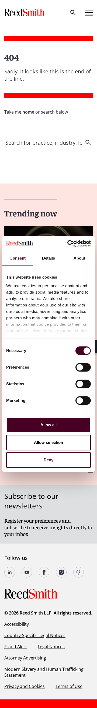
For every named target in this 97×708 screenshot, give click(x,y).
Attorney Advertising (25, 658)
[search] (89, 142)
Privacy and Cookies (24, 686)
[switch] (83, 367)
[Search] (73, 12)
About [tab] (79, 258)
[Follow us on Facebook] (44, 572)
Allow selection (48, 442)
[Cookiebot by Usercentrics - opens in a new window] (68, 243)
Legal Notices (51, 647)
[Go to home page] (25, 12)
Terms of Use (69, 686)
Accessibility (16, 624)
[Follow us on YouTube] (27, 572)
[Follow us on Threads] (78, 572)
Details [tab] (48, 258)
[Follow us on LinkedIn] (9, 572)
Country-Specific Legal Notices (34, 635)
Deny (48, 460)
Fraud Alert (15, 647)
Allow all (48, 424)
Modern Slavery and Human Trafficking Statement (44, 672)
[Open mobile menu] (89, 13)
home (28, 112)
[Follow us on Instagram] (61, 572)
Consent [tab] (17, 258)
